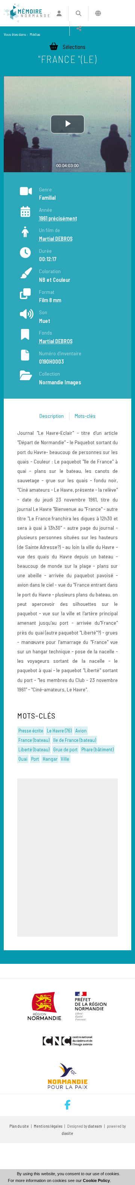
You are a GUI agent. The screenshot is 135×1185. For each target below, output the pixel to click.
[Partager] (79, 28)
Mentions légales (48, 1126)
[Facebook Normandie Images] (67, 1105)
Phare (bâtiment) (97, 749)
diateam (95, 1126)
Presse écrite (30, 731)
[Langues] (98, 13)
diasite (67, 1133)
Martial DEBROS (56, 238)
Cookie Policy (96, 1180)
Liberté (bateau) (34, 749)
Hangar (50, 759)
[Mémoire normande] (27, 13)
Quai (22, 759)
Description (51, 416)
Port (35, 759)
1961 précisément (58, 218)
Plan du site (19, 1126)
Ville (65, 759)
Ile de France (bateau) (74, 740)
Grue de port (65, 749)
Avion (81, 731)
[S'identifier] (59, 13)
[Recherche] (78, 13)
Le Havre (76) (59, 731)
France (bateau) (34, 740)
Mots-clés (85, 416)
